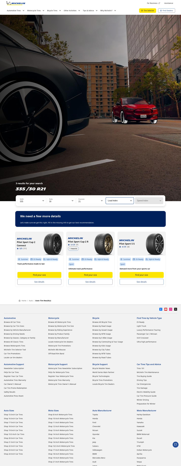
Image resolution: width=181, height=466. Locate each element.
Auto (31, 300)
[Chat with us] (176, 445)
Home (24, 300)
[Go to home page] (16, 3)
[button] (43, 200)
